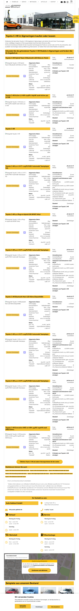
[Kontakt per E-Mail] (62, 2)
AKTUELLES (44, 1)
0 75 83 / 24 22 (49, 509)
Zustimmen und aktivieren (39, 570)
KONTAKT (53, 1)
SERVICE (24, 1)
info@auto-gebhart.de (15, 509)
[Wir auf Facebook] (65, 2)
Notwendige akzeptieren (23, 606)
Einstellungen (39, 606)
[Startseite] (71, 2)
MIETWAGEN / (34, 1)
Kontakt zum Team (76, 18)
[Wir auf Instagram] (67, 2)
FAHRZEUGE (15, 1)
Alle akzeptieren (55, 606)
